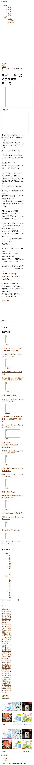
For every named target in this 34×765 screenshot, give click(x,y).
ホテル (10, 580)
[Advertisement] (17, 43)
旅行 (6, 576)
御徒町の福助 (6, 276)
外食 (7, 300)
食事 (6, 553)
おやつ (4, 300)
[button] (2, 602)
